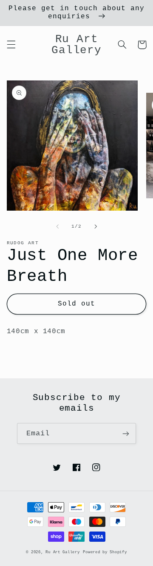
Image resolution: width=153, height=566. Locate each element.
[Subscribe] (126, 433)
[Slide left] (57, 226)
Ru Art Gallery (62, 552)
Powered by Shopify (105, 552)
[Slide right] (95, 226)
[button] (11, 44)
